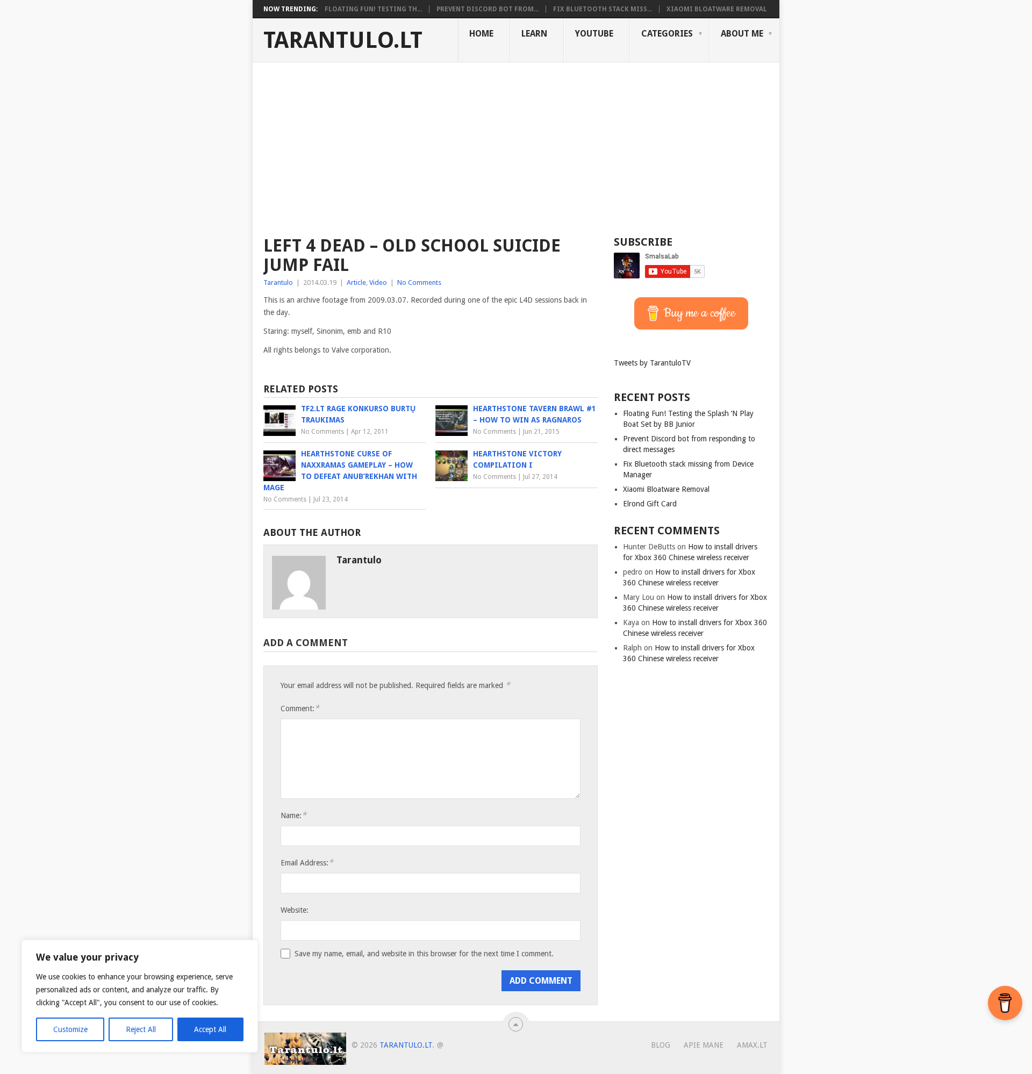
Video (378, 282)
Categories (667, 33)
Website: (295, 910)
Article (356, 282)
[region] (140, 996)
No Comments (419, 282)
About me (742, 33)
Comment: (300, 708)
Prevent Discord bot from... (487, 9)
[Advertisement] (516, 143)
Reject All (141, 1029)
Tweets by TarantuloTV (652, 363)
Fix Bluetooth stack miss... (602, 9)
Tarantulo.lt (342, 40)
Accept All (210, 1029)
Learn (534, 33)
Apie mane (703, 1045)
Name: (293, 815)
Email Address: (307, 862)
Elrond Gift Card (650, 503)
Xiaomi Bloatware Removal (716, 9)
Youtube (594, 33)
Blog (660, 1045)
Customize (70, 1029)
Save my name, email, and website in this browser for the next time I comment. (424, 953)
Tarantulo (278, 282)
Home (481, 33)
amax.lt (752, 1045)
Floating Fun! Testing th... (373, 9)
